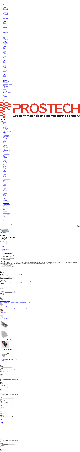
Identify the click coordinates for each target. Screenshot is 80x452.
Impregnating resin (6, 14)
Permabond (5, 66)
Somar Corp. (5, 193)
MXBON (5, 170)
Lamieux (5, 62)
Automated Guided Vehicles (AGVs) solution (7, 84)
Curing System (5, 126)
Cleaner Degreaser (6, 23)
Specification (3, 246)
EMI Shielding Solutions (5, 86)
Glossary (3, 98)
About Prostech (3, 250)
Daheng (5, 51)
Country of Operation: (2, 387)
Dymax (4, 52)
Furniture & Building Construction (6, 213)
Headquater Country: (2, 292)
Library (3, 99)
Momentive (5, 65)
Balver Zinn (5, 48)
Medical (3, 95)
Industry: (1, 399)
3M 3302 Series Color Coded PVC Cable (7, 349)
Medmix (5, 63)
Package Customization (6, 15)
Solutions (2, 423)
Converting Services (6, 6)
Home (2, 422)
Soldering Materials (6, 32)
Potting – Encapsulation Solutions (6, 203)
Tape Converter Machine (6, 135)
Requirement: (1, 296)
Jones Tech (5, 59)
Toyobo (5, 76)
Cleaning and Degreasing (5, 85)
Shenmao (5, 71)
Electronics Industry (5, 96)
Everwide (5, 53)
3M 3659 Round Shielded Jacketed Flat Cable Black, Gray (9, 359)
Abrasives (5, 7)
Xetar (4, 198)
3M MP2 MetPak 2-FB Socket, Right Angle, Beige (8, 329)
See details (3, 350)
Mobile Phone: (1, 289)
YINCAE (5, 78)
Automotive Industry (5, 91)
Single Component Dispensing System (6, 88)
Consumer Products (6, 43)
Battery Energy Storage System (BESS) (7, 92)
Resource (2, 424)
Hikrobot (5, 57)
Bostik (4, 49)
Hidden (4, 3)
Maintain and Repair (6, 145)
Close (1, 375)
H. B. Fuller (5, 55)
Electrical (5, 159)
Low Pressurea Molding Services (7, 131)
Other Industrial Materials (6, 154)
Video (3, 219)
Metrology (5, 184)
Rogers (4, 69)
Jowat (4, 60)
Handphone (5, 160)
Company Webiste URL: (2, 370)
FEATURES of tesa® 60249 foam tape (5, 249)
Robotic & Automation (6, 13)
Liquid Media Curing (5, 87)
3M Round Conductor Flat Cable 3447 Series (7, 339)
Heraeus (5, 56)
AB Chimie (5, 45)
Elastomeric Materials (6, 9)
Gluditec (5, 54)
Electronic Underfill (6, 12)
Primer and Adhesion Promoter (7, 30)
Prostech (5, 67)
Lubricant (5, 20)
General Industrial (6, 39)
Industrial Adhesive (5, 80)
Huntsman (5, 58)
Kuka (4, 61)
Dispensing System (6, 8)
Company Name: (2, 291)
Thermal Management (6, 27)
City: (0, 294)
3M (4, 165)
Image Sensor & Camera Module (6, 94)
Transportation (5, 37)
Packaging (5, 41)
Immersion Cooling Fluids (6, 16)
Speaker (3, 93)
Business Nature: (2, 293)
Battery (4, 38)
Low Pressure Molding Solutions (6, 81)
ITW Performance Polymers (7, 179)
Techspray (5, 75)
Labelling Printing (6, 18)
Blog (3, 100)
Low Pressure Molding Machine (7, 10)
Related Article (3, 247)
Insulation (5, 21)
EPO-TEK (5, 174)
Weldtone (5, 77)
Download (2, 283)
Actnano (5, 46)
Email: (1, 382)
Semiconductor (5, 42)
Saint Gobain (5, 70)
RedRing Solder (5, 68)
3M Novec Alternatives (5, 83)
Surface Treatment (4, 89)
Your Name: (1, 288)
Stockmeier (5, 73)
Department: (1, 290)
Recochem (5, 188)
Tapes (4, 5)
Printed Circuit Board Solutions (6, 208)
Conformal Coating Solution (5, 82)
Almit (4, 47)
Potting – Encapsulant (6, 29)
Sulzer (4, 74)
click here (45, 263)
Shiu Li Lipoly (5, 72)
